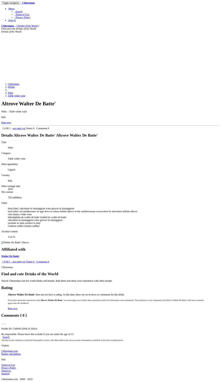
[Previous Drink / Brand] (2, 322)
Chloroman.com (9, 351)
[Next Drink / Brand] (5, 322)
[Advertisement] (110, 57)
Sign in (12, 20)
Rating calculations (11, 354)
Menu (11, 8)
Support (5, 373)
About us (6, 370)
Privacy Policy (22, 17)
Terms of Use (21, 14)
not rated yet (19, 128)
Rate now (6, 122)
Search (18, 11)
